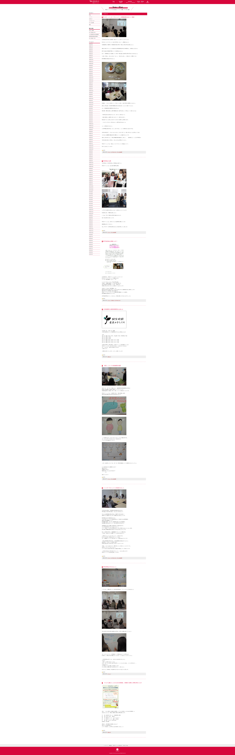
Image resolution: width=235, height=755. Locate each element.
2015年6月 (91, 238)
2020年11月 (91, 125)
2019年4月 (91, 160)
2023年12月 (91, 90)
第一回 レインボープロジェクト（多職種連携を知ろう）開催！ (119, 17)
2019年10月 (91, 149)
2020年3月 (91, 139)
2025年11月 (91, 61)
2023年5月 (91, 94)
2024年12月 (91, 77)
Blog (90, 14)
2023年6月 (91, 92)
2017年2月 (91, 205)
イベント (109, 152)
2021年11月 (91, 104)
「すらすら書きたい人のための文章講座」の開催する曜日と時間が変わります (122, 682)
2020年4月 (91, 137)
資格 (90, 24)
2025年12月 (91, 59)
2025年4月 (91, 75)
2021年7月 (91, 110)
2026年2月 (91, 55)
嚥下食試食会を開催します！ (110, 241)
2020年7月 (91, 133)
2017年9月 (91, 191)
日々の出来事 (119, 152)
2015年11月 (91, 230)
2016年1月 (91, 226)
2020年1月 (91, 143)
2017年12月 (91, 186)
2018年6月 (91, 174)
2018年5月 (91, 176)
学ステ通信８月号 (92, 32)
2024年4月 (91, 88)
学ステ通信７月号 (92, 38)
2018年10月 (91, 166)
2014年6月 (91, 250)
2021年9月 (91, 106)
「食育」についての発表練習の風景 (112, 365)
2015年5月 (91, 240)
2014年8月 (91, 246)
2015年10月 (91, 232)
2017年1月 (91, 207)
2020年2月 (91, 141)
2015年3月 (91, 244)
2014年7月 (91, 248)
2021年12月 (91, 102)
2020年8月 (91, 131)
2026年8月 (91, 44)
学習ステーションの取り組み (117, 745)
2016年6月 (91, 221)
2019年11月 (91, 147)
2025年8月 (91, 67)
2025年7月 (91, 69)
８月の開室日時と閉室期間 (94, 34)
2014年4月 (91, 254)
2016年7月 (91, 219)
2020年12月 (91, 123)
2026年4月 (91, 51)
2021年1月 (91, 121)
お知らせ (112, 300)
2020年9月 (91, 129)
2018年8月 (91, 170)
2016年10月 (91, 213)
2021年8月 (91, 108)
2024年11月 (91, 79)
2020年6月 (91, 135)
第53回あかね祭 (107, 161)
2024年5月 (91, 86)
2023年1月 (91, 96)
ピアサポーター (114, 152)
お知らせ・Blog (125, 745)
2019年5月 (91, 158)
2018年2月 (91, 182)
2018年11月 (91, 164)
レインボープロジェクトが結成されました (113, 487)
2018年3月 (91, 180)
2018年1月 (91, 184)
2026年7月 (91, 46)
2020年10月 (91, 127)
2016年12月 (91, 209)
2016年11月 (91, 211)
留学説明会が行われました (109, 566)
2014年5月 (91, 252)
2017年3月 (91, 203)
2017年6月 (91, 197)
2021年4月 (91, 116)
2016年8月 (91, 217)
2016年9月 (91, 215)
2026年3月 (91, 53)
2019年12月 (91, 145)
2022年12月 (91, 98)
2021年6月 (91, 112)
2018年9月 (91, 168)
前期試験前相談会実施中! (93, 36)
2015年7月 (91, 236)
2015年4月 (91, 242)
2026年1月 (91, 57)
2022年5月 (91, 100)
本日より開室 (91, 30)
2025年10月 (91, 63)
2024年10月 (91, 81)
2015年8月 (91, 234)
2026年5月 (91, 49)
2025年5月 (91, 73)
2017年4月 (91, 201)
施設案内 (110, 745)
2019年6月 (91, 156)
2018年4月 (91, 178)
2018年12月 (91, 162)
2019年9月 (91, 151)
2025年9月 (91, 65)
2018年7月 (91, 172)
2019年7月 (91, 154)
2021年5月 (91, 114)
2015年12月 (91, 228)
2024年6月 (91, 84)
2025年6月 (91, 71)
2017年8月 (91, 193)
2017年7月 (91, 195)
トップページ (106, 745)
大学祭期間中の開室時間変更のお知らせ (113, 309)
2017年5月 (91, 199)
